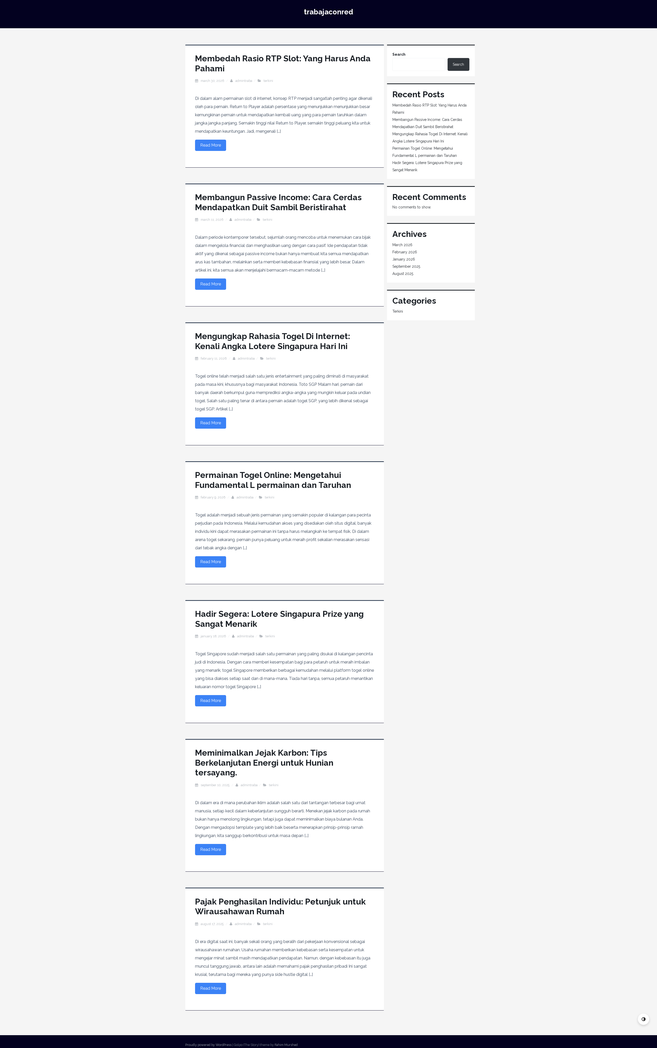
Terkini (268, 81)
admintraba (243, 81)
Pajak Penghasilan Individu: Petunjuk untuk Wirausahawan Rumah (280, 906)
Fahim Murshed (286, 1045)
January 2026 (403, 259)
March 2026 (402, 245)
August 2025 (402, 274)
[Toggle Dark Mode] (643, 1019)
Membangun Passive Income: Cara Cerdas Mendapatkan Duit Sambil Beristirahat (278, 202)
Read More (210, 145)
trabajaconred (328, 12)
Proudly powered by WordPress (208, 1045)
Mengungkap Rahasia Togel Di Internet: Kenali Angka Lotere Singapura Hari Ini (272, 341)
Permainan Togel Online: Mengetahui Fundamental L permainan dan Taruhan (273, 479)
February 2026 (404, 252)
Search (398, 54)
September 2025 (406, 266)
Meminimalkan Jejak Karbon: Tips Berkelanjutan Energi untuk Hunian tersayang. (264, 762)
